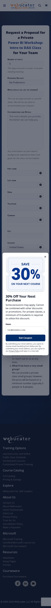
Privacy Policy (14, 351)
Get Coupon (25, 337)
